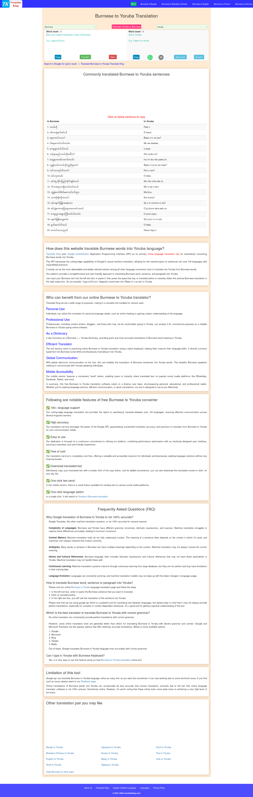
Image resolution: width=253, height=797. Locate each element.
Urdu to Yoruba (163, 758)
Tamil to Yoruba (163, 747)
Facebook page (88, 681)
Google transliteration (78, 253)
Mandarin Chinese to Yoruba (60, 753)
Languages (144, 787)
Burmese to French (222, 4)
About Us (88, 787)
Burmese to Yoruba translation (116, 659)
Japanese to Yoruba (111, 747)
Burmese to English (201, 4)
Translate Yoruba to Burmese (126, 26)
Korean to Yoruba (109, 753)
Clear (113, 57)
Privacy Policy (159, 787)
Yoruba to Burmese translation (93, 496)
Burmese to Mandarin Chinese (174, 4)
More (133, 3)
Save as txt (180, 57)
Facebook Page (102, 787)
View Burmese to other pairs (60, 771)
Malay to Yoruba (109, 758)
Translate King (53, 253)
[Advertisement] (21, 60)
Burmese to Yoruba (80, 587)
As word (199, 57)
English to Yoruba (54, 758)
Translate (85, 57)
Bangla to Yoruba (54, 747)
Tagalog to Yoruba (110, 764)
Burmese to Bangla (149, 4)
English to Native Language (124, 787)
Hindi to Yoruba (53, 764)
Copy (58, 57)
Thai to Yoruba (163, 753)
